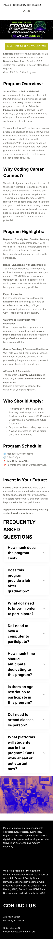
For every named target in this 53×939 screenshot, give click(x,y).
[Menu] (48, 5)
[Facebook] (24, 11)
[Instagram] (29, 11)
